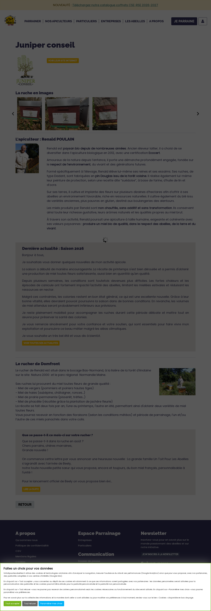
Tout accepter (12, 603)
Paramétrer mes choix (51, 603)
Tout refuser (30, 603)
